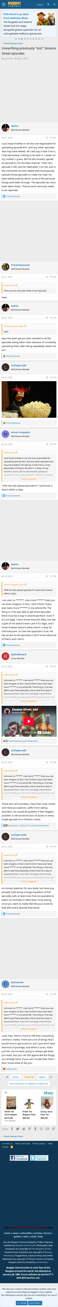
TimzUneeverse (20, 265)
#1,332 (53, 276)
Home (5, 1146)
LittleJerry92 (18, 365)
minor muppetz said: (14, 584)
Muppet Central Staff (25, 1245)
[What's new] (48, 4)
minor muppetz (20, 432)
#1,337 (53, 666)
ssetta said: (9, 285)
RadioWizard (18, 654)
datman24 (17, 982)
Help (50, 1143)
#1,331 (53, 137)
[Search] (54, 4)
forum (47, 1233)
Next (41, 1077)
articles (38, 1233)
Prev (16, 1077)
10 (42, 39)
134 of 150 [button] (29, 1077)
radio (25, 1236)
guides (17, 1236)
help (40, 1236)
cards (33, 1236)
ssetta (14, 125)
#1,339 (53, 846)
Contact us (7, 1143)
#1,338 (53, 762)
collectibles (26, 1233)
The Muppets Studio (41, 1248)
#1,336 (53, 576)
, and (28, 825)
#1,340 (53, 994)
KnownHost (42, 1262)
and (23, 741)
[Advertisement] (29, 91)
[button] (4, 4)
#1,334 (53, 377)
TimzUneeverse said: (13, 326)
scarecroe (8, 58)
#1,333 (53, 317)
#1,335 (53, 444)
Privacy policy (38, 1143)
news (15, 1233)
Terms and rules (22, 1143)
